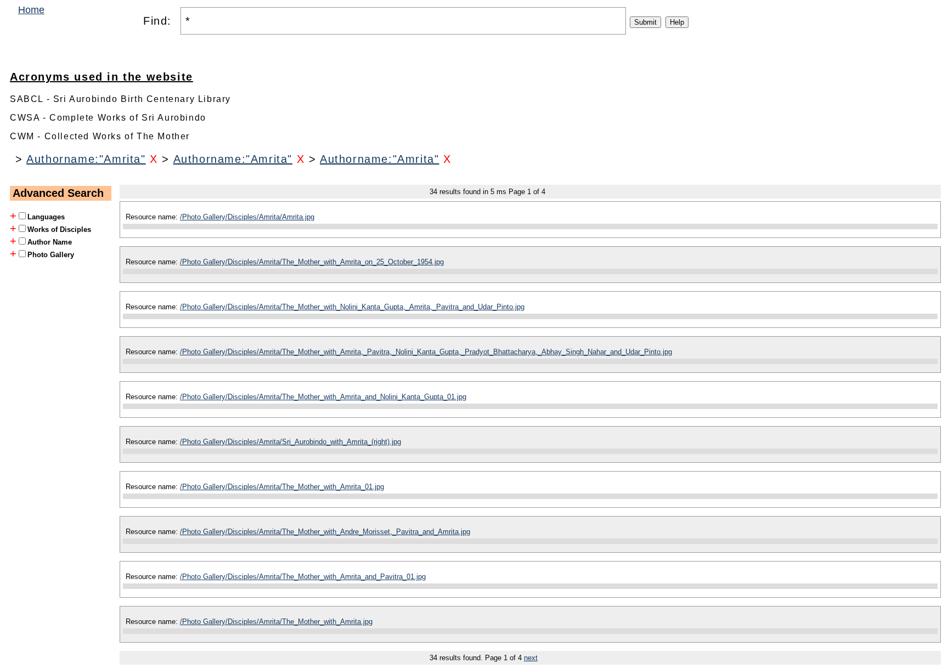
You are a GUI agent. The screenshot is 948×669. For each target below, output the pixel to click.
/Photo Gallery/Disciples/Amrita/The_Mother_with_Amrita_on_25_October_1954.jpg (312, 262)
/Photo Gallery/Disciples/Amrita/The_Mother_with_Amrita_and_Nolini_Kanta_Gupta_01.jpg (323, 397)
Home (31, 9)
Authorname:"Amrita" (85, 159)
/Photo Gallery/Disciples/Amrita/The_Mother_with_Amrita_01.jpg (282, 487)
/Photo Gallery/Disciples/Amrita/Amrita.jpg (247, 217)
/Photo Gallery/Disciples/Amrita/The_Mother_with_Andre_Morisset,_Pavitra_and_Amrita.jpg (325, 532)
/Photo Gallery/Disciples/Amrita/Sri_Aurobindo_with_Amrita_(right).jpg (290, 442)
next (531, 658)
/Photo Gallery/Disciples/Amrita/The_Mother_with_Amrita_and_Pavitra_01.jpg (303, 576)
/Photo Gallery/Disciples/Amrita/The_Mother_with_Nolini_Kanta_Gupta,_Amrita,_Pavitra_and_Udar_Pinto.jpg (352, 307)
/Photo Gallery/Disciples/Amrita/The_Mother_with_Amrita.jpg (276, 621)
